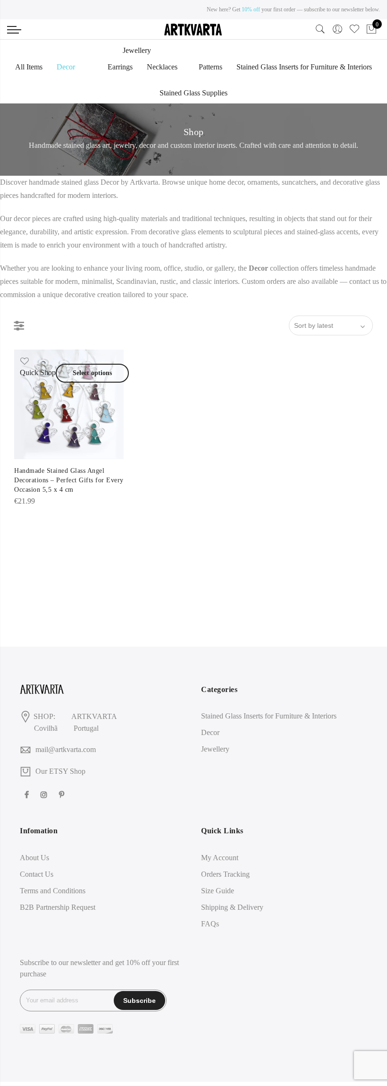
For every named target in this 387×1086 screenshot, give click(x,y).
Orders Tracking (225, 874)
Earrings (120, 67)
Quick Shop (38, 372)
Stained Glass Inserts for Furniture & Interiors (304, 67)
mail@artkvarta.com (65, 749)
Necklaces (162, 67)
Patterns (210, 67)
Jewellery (137, 50)
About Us (34, 858)
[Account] (337, 29)
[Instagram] (45, 794)
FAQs (210, 924)
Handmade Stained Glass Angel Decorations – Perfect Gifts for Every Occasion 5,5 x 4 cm (69, 480)
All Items (28, 67)
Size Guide (217, 891)
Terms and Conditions (52, 891)
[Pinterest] (63, 794)
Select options (92, 372)
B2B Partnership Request (57, 907)
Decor (66, 67)
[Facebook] (28, 794)
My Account (219, 858)
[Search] (320, 31)
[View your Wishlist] (354, 31)
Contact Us (36, 874)
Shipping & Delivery (232, 907)
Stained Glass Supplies (193, 93)
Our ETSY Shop (60, 771)
